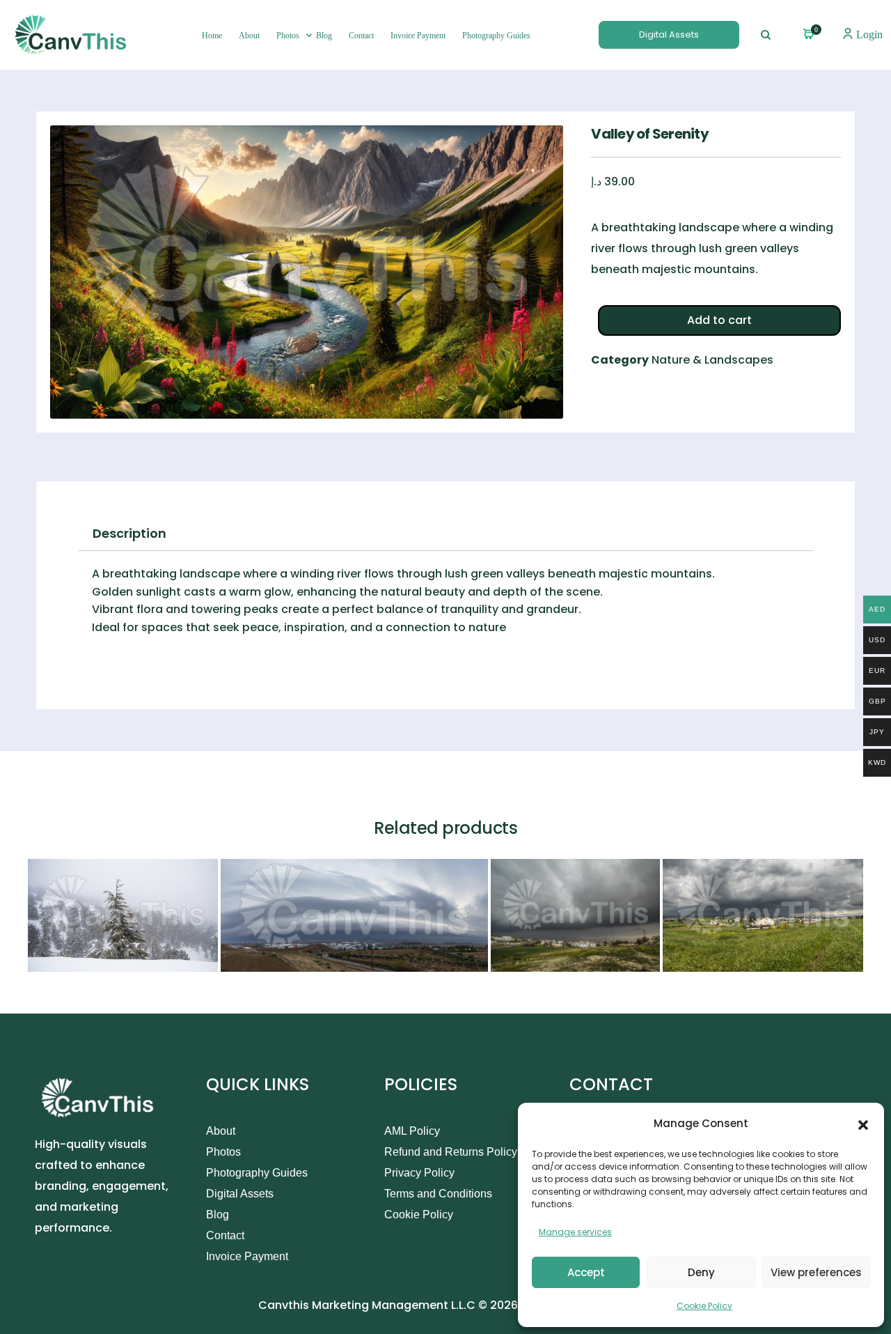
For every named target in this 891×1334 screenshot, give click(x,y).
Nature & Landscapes (712, 360)
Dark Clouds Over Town (565, 958)
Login (868, 34)
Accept (586, 1272)
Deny (701, 1272)
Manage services (575, 1232)
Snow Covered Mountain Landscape (136, 957)
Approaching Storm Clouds (747, 957)
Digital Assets (669, 34)
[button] (863, 1124)
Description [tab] (129, 533)
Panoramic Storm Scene (298, 958)
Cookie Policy (704, 1306)
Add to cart (719, 320)
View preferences (816, 1272)
